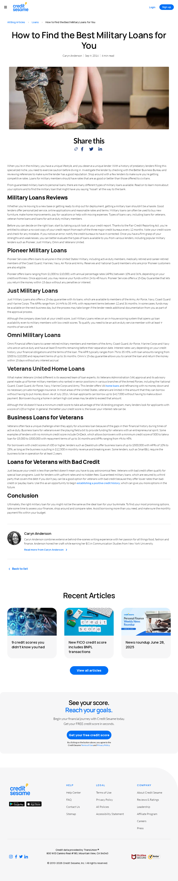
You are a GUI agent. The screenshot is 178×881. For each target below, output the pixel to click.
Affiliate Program (147, 814)
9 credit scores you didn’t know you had (28, 644)
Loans (35, 22)
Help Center (73, 792)
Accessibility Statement (110, 814)
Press (140, 828)
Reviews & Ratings (148, 799)
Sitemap (71, 814)
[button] (7, 7)
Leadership (143, 807)
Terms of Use (87, 745)
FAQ (69, 799)
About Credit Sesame (149, 792)
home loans (112, 385)
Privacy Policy (103, 745)
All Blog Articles (16, 22)
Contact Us (73, 807)
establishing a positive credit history (98, 483)
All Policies (102, 807)
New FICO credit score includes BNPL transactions (88, 647)
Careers (141, 821)
